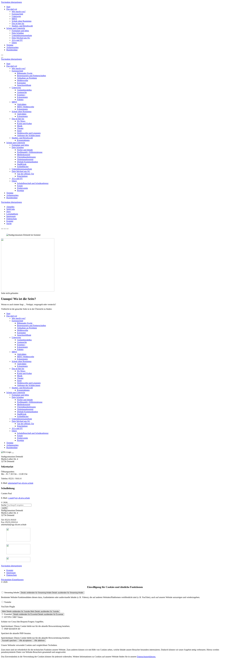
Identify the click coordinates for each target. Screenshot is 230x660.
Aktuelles (10, 207)
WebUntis (10, 209)
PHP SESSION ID (12, 629)
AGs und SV (17, 178)
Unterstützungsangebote (22, 169)
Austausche (22, 92)
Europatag (21, 83)
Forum (20, 186)
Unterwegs (16, 87)
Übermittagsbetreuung (26, 157)
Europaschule (17, 71)
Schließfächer (22, 166)
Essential (8, 614)
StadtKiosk (21, 164)
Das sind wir (11, 66)
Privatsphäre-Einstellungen (12, 579)
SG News (21, 121)
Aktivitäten (21, 104)
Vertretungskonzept (25, 159)
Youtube (7, 602)
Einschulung (22, 176)
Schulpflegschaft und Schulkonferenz (32, 183)
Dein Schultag (18, 147)
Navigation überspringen (11, 2)
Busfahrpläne (12, 198)
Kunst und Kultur (24, 123)
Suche (9, 223)
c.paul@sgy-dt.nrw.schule (19, 498)
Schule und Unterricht (15, 142)
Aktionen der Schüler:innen (28, 135)
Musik (19, 126)
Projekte (20, 190)
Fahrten (20, 99)
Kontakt (9, 221)
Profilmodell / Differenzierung (29, 152)
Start (8, 64)
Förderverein (22, 188)
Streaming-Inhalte (11, 592)
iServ (8, 211)
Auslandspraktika (24, 90)
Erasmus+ (21, 95)
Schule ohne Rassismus (21, 111)
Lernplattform (12, 214)
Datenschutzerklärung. (146, 656)
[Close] (13, 452)
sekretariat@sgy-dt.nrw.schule (20, 483)
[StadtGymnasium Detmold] (27, 291)
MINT (14, 102)
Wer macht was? (19, 68)
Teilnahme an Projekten (27, 78)
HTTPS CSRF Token (13, 617)
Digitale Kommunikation (27, 162)
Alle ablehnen (39, 641)
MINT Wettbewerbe (25, 107)
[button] (11, 9)
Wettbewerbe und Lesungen (29, 133)
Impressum (11, 216)
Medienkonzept (23, 154)
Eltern (14, 181)
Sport (19, 131)
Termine (9, 193)
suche (4, 508)
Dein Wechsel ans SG (21, 171)
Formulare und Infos (20, 145)
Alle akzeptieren (25, 641)
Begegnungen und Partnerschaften (31, 75)
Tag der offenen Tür (25, 174)
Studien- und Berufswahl (22, 138)
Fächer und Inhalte (25, 150)
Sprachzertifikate (24, 85)
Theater (20, 128)
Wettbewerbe (22, 80)
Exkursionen (22, 97)
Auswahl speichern (9, 641)
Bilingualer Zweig (24, 73)
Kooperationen (23, 140)
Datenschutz (11, 219)
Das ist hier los (18, 119)
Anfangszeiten (12, 195)
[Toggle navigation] (2, 57)
